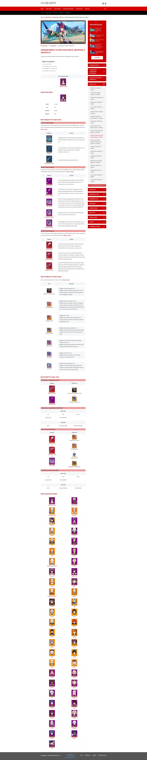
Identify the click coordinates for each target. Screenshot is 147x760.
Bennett (74, 566)
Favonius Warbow (49, 195)
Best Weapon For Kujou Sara (50, 66)
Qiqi (52, 657)
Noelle (52, 728)
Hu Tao (52, 606)
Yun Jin (74, 525)
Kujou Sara (74, 576)
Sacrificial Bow (49, 185)
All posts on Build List (97, 185)
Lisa (52, 748)
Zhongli (52, 636)
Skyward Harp (49, 249)
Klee (74, 667)
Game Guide (49, 8)
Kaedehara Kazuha (52, 596)
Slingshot (49, 153)
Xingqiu (52, 738)
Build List (61, 17)
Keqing (52, 647)
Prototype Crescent (49, 217)
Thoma (74, 555)
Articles (87, 8)
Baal (52, 525)
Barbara (74, 717)
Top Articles (79, 8)
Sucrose (74, 535)
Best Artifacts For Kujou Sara (50, 68)
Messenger (49, 143)
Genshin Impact (47, 17)
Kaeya (74, 738)
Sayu (74, 586)
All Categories (55, 17)
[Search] (105, 9)
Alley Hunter (49, 206)
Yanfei (52, 677)
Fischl (74, 677)
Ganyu (52, 616)
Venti (74, 657)
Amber (52, 717)
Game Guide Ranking (68, 8)
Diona (74, 687)
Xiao (74, 616)
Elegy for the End (49, 270)
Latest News (57, 8)
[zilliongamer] (48, 3)
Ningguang (74, 697)
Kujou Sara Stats (47, 64)
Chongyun (74, 728)
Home (42, 8)
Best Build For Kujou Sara (49, 70)
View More (97, 57)
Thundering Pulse (49, 259)
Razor (52, 697)
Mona (74, 647)
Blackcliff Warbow (49, 227)
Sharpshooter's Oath (49, 163)
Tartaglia (74, 636)
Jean (52, 667)
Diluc (74, 626)
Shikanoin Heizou (63, 86)
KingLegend (54, 45)
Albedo (52, 626)
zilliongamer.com (55, 755)
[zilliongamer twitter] (105, 3)
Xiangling (52, 707)
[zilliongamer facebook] (103, 3)
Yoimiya (52, 586)
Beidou (74, 707)
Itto (52, 545)
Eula (74, 606)
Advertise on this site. (70, 757)
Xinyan (52, 687)
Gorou (74, 545)
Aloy (52, 555)
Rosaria (52, 576)
